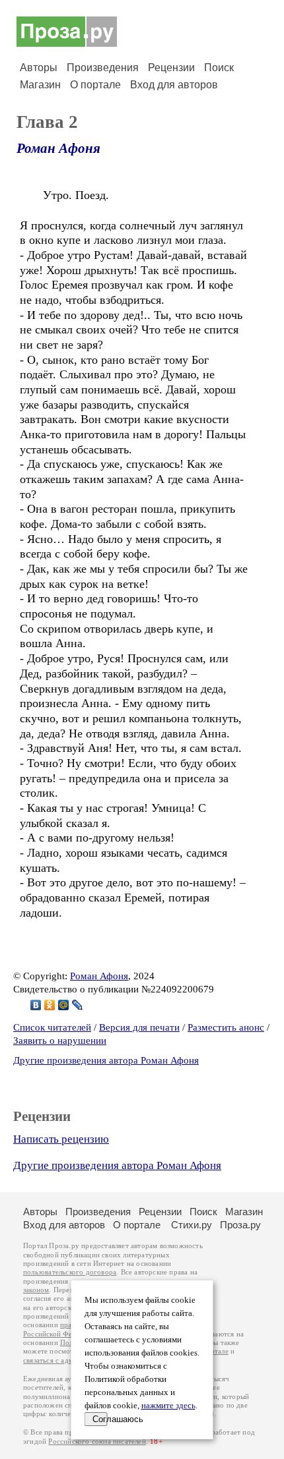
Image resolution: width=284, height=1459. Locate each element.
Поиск (219, 67)
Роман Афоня (58, 148)
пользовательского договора (69, 1272)
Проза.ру (240, 1224)
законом (36, 1290)
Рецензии (171, 67)
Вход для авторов (174, 84)
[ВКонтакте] (36, 1005)
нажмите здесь (168, 1405)
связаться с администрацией (69, 1360)
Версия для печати (139, 1027)
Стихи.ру (191, 1224)
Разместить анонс (226, 1027)
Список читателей (52, 1027)
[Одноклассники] (50, 1005)
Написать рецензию (61, 1139)
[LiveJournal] (78, 1005)
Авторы (38, 67)
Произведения (103, 67)
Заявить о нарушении (59, 1040)
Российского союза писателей (96, 1441)
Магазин (40, 84)
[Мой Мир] (64, 1005)
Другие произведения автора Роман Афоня (106, 1060)
